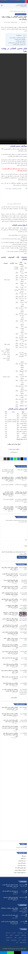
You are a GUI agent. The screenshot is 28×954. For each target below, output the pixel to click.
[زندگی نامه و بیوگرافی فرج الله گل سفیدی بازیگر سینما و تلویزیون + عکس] (7, 472)
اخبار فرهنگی (23, 935)
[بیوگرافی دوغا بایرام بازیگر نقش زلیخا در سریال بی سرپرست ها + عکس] (23, 715)
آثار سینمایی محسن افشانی (19, 44)
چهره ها (7, 939)
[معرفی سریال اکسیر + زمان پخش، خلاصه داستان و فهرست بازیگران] (23, 614)
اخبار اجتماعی (19, 932)
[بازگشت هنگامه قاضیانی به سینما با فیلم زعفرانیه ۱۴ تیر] (21, 472)
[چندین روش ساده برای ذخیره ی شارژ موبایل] (23, 659)
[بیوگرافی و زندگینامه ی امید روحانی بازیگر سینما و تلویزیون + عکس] (21, 502)
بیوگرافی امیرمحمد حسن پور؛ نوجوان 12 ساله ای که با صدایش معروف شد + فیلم (9, 646)
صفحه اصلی (23, 11)
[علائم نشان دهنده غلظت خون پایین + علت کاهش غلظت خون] (23, 899)
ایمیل (25, 545)
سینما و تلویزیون (9, 937)
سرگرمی (20, 937)
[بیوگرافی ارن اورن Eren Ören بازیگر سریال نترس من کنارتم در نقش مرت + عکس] (23, 728)
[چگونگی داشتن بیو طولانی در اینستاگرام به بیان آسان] (23, 608)
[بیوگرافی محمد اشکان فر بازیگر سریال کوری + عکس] (23, 672)
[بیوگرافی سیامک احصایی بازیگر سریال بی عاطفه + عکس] (23, 569)
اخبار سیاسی (8, 932)
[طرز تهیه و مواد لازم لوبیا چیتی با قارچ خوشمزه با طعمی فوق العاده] (23, 594)
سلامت (15, 937)
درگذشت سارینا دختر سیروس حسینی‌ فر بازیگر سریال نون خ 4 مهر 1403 (8, 493)
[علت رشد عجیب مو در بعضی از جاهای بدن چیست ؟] (23, 678)
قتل (19, 939)
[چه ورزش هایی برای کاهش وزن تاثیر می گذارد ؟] (23, 893)
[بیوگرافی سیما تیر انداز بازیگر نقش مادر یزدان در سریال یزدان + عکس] (7, 502)
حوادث (25, 937)
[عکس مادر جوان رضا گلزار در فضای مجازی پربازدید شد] (21, 487)
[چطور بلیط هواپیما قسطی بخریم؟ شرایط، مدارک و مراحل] (23, 582)
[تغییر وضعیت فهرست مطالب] (23, 35)
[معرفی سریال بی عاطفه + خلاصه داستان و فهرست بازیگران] (23, 640)
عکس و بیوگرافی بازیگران (15, 11)
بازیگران (11, 935)
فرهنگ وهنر (24, 939)
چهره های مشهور (23, 942)
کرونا (17, 942)
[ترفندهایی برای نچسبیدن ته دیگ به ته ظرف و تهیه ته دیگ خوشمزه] (23, 692)
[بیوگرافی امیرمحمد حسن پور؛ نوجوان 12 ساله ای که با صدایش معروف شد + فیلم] (23, 646)
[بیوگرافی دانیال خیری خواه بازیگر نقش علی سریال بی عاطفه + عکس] (23, 601)
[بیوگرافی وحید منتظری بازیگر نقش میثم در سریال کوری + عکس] (23, 685)
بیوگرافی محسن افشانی (19, 39)
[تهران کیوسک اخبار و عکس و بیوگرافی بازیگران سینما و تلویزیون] (21, 5)
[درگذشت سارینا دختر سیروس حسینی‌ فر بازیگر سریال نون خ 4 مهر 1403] (7, 487)
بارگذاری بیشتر (14, 697)
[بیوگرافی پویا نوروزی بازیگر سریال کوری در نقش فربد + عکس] (23, 666)
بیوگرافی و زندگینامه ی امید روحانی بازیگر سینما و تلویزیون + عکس (21, 508)
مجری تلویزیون (13, 939)
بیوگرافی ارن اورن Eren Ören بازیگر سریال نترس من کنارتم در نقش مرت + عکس (9, 728)
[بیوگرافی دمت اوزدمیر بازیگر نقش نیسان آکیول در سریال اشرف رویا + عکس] (23, 785)
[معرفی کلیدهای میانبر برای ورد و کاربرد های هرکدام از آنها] (23, 923)
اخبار (25, 932)
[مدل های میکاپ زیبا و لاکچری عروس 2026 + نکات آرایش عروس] (23, 620)
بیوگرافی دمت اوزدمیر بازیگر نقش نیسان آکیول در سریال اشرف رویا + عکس (10, 735)
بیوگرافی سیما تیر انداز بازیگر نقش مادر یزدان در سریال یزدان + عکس (8, 508)
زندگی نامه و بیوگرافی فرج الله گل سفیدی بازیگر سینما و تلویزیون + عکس (7, 478)
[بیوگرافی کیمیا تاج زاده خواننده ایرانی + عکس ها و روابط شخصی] (23, 634)
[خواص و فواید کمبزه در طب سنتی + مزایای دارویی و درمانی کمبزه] (23, 722)
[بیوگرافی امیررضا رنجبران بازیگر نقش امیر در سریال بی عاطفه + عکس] (23, 588)
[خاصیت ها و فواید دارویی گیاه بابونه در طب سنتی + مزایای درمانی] (23, 575)
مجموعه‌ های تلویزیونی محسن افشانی (16, 42)
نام (26, 539)
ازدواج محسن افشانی (20, 41)
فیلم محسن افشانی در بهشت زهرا (17, 37)
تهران (7, 935)
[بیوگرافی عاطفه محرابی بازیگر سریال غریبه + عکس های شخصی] (23, 709)
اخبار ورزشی (17, 935)
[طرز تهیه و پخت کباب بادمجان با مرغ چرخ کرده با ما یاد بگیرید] (23, 653)
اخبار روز (13, 932)
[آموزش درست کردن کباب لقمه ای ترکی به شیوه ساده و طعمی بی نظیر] (23, 627)
